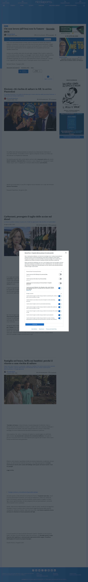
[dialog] (44, 291)
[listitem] (44, 271)
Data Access (41, 329)
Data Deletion (34, 329)
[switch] (60, 274)
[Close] (66, 253)
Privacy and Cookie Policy (51, 329)
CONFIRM (34, 324)
